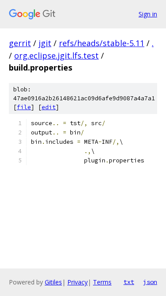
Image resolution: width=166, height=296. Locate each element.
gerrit (20, 43)
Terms (102, 282)
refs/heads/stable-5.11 (101, 43)
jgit (45, 43)
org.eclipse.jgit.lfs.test (56, 55)
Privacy (77, 282)
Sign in (148, 14)
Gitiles (53, 282)
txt (129, 282)
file (24, 107)
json (150, 282)
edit (49, 107)
